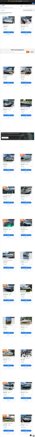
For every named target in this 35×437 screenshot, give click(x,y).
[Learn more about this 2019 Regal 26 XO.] (26, 223)
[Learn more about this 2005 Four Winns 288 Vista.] (26, 70)
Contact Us (8, 34)
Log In (29, 3)
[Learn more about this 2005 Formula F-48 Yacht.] (26, 20)
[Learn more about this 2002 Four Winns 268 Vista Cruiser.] (9, 158)
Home (1, 7)
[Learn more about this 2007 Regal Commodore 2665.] (9, 418)
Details (9, 32)
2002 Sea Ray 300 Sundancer (25, 358)
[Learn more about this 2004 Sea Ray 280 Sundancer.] (26, 288)
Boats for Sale (5, 7)
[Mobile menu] (1, 5)
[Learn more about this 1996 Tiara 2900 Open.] (26, 386)
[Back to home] (3, 5)
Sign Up (33, 3)
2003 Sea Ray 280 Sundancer (7, 260)
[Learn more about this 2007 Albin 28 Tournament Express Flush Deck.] (9, 386)
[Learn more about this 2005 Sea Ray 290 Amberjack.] (9, 320)
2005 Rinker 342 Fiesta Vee (25, 325)
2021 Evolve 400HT (6, 227)
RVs (5, 3)
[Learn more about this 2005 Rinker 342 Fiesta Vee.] (26, 320)
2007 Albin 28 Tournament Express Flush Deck (8, 390)
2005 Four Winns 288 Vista (25, 75)
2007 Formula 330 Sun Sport (7, 195)
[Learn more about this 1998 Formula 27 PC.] (9, 20)
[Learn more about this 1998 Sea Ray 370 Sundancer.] (9, 103)
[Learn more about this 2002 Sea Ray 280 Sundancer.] (9, 70)
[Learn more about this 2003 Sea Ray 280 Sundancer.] (9, 255)
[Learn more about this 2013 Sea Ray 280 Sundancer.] (26, 158)
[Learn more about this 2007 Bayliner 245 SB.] (9, 353)
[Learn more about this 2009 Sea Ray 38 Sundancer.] (9, 288)
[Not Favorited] (13, 28)
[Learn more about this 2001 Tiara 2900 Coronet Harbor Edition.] (26, 103)
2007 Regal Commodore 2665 (8, 423)
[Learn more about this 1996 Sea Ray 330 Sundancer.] (26, 190)
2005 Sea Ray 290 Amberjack (7, 325)
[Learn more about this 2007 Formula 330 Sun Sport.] (9, 190)
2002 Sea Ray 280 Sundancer (7, 75)
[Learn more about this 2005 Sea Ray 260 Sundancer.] (26, 255)
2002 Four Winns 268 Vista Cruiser (8, 162)
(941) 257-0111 (29, 5)
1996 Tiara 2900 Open (24, 390)
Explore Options (5, 137)
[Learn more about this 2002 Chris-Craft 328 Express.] (26, 418)
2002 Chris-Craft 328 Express (25, 423)
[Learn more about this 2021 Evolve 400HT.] (9, 223)
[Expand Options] (13, 24)
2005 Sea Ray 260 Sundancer (25, 260)
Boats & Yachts (2, 3)
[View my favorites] (34, 6)
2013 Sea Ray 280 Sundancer (25, 162)
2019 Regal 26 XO (23, 227)
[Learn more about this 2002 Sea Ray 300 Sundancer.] (26, 353)
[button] (31, 435)
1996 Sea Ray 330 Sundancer (25, 195)
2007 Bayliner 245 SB (6, 358)
